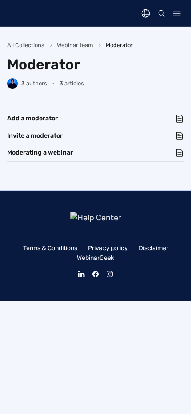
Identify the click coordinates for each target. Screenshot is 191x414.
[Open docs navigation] (177, 13)
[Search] (162, 13)
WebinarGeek (95, 258)
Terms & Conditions (50, 248)
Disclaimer (153, 248)
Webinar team (75, 45)
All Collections (25, 45)
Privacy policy (108, 248)
